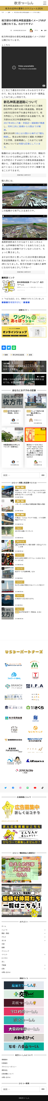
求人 (3, 962)
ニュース (4, 930)
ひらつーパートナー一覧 (10, 821)
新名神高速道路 (18, 355)
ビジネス (5, 958)
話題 (45, 30)
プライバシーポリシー (9, 1067)
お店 (3, 944)
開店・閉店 (5, 933)
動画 (6, 355)
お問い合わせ (6, 972)
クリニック (5, 951)
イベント (5, 954)
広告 (3, 969)
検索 (42, 475)
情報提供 (5, 1059)
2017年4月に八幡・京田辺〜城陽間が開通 (24, 122)
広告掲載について (8, 1074)
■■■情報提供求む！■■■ (16, 302)
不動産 (4, 965)
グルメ (4, 937)
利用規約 (5, 1063)
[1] (25, 195)
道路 (30, 355)
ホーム (4, 926)
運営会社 (5, 1070)
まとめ (4, 940)
